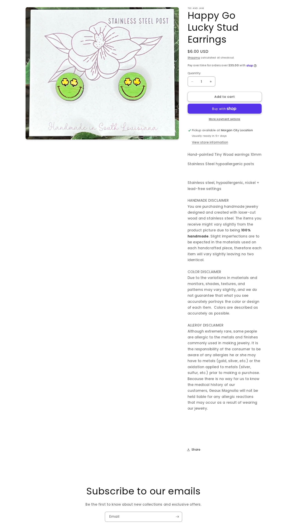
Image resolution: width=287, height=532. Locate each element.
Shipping (194, 57)
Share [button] (196, 450)
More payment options (224, 119)
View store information (210, 142)
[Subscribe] (177, 517)
